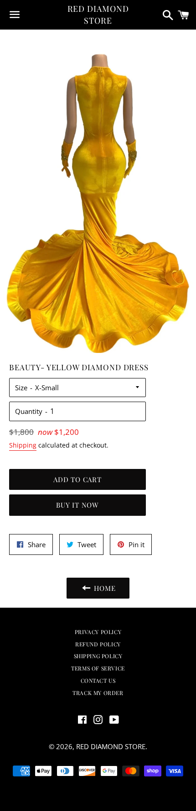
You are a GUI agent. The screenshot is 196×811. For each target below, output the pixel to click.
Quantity (28, 411)
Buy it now (77, 504)
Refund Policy (98, 644)
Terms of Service (98, 668)
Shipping (22, 445)
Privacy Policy (98, 631)
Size (21, 387)
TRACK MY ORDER (97, 692)
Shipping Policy (98, 656)
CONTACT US (98, 680)
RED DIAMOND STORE (98, 14)
